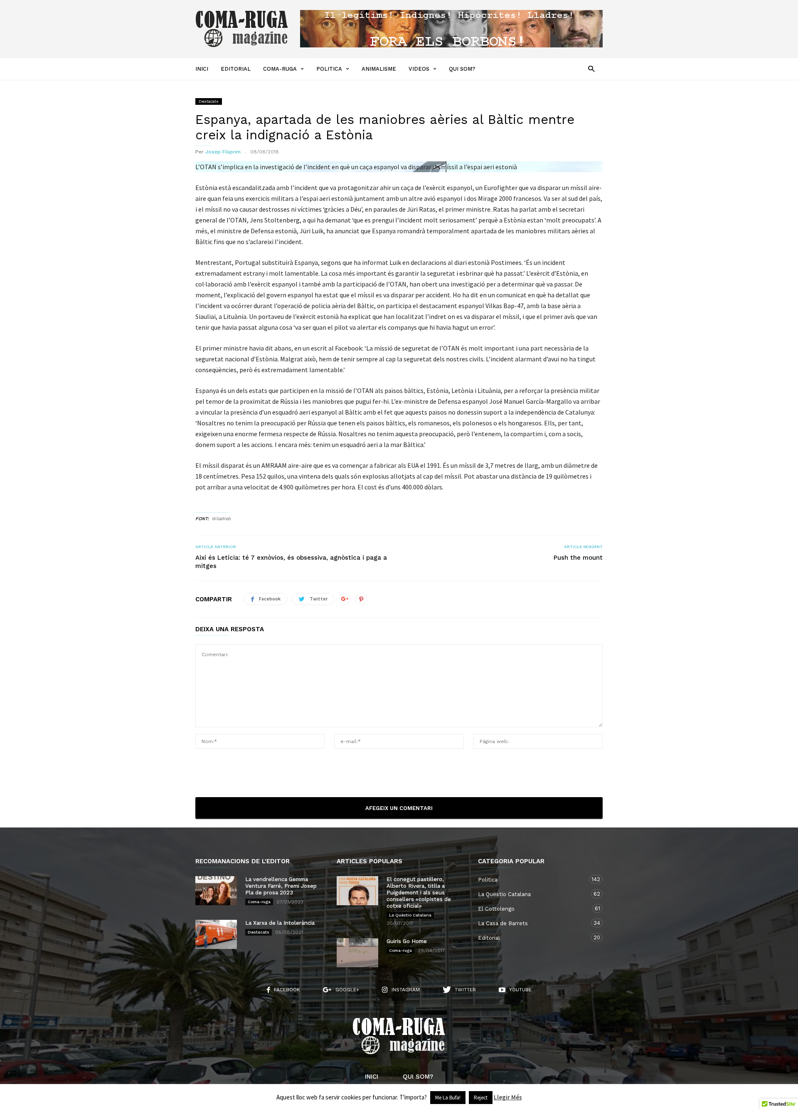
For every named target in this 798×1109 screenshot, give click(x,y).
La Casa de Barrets (532, 923)
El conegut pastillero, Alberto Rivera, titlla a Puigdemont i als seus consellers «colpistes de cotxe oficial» (419, 892)
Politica (329, 69)
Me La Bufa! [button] (448, 1097)
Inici (201, 69)
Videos (419, 69)
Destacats (209, 101)
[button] (591, 68)
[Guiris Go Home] (357, 952)
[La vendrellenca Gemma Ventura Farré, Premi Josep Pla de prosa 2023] (216, 890)
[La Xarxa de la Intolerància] (216, 934)
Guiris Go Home (407, 941)
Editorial (236, 69)
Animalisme (379, 69)
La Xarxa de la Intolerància (280, 923)
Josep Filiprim (223, 152)
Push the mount (578, 557)
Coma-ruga (280, 69)
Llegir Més (508, 1097)
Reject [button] (481, 1097)
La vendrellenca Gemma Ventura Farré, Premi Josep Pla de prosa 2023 (281, 886)
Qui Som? (462, 69)
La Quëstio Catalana (410, 915)
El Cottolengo (532, 908)
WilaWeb (221, 518)
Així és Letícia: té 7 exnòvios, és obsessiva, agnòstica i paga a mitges (291, 562)
